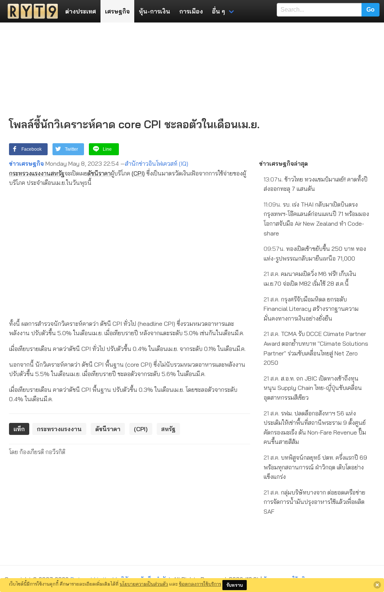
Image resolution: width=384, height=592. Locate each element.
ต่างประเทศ (80, 11)
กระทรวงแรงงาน (30, 173)
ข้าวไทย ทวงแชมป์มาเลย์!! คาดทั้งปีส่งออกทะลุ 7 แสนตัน (316, 184)
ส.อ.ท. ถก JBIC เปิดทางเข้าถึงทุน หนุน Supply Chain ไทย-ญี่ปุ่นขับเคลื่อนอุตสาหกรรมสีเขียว (313, 388)
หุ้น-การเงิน (154, 11)
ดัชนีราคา (99, 173)
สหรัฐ (57, 173)
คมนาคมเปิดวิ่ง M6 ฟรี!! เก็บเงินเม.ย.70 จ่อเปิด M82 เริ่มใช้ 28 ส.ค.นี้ (310, 278)
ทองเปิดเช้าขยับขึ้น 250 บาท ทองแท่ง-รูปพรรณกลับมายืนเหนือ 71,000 (315, 253)
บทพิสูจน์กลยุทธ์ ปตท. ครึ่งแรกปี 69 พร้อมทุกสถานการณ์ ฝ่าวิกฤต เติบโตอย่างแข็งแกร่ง (315, 467)
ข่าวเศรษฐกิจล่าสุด (283, 163)
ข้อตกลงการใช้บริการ (200, 584)
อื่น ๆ (218, 11)
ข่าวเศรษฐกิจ (26, 163)
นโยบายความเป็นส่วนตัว (144, 584)
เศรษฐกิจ (117, 11)
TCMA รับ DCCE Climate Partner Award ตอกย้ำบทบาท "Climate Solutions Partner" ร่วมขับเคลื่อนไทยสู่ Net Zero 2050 (316, 348)
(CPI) (138, 173)
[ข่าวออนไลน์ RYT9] (30, 11)
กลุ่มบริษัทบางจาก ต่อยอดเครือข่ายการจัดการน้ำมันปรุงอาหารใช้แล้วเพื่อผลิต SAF (314, 502)
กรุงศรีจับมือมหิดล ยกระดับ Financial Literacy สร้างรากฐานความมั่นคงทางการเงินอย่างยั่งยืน (311, 308)
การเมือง (191, 11)
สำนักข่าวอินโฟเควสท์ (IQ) (156, 163)
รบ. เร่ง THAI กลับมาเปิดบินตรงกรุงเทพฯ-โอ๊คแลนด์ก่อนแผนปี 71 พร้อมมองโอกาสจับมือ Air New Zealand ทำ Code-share (316, 219)
